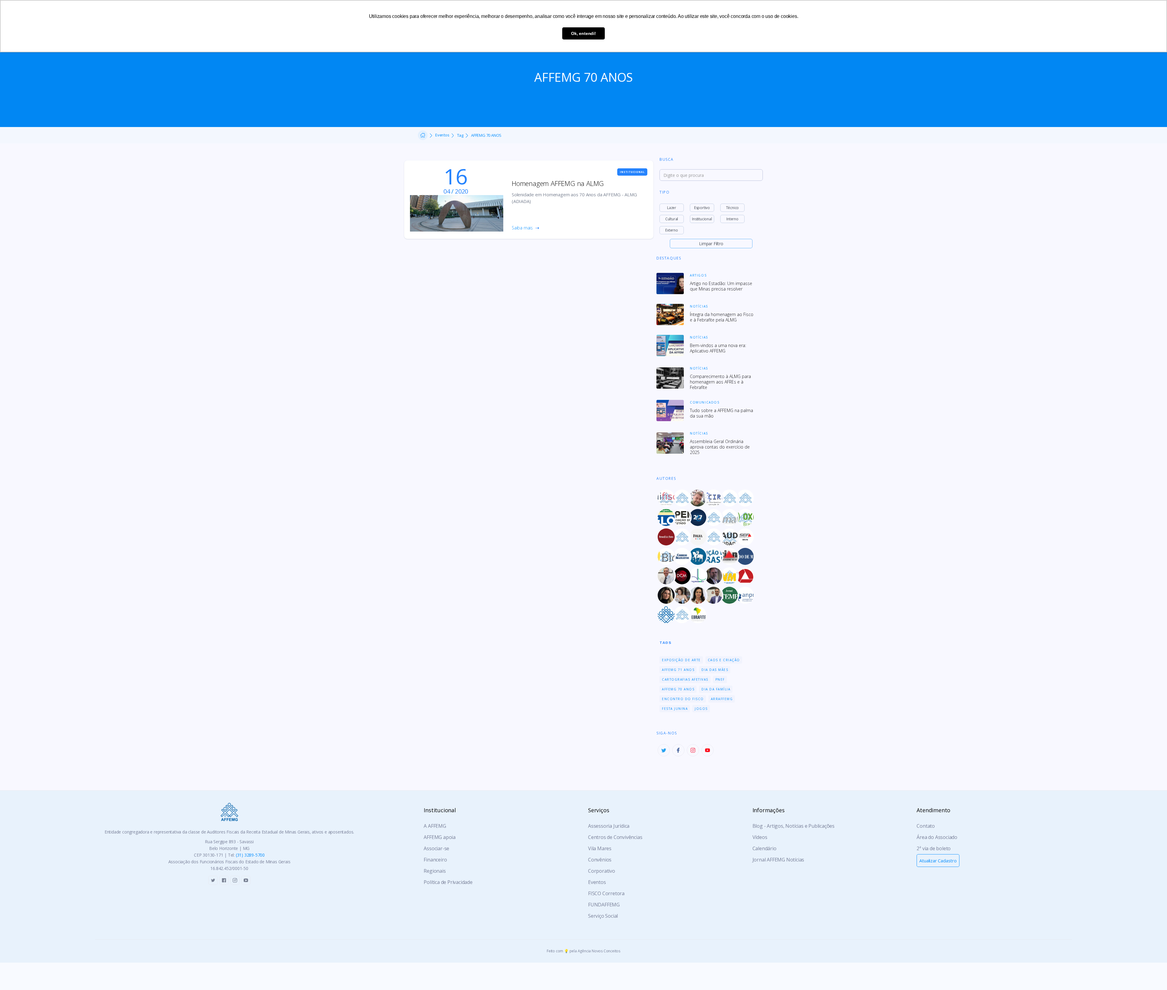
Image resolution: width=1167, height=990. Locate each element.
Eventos (442, 135)
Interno (732, 219)
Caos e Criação (724, 660)
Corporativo (601, 871)
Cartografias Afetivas (685, 679)
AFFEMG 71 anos (678, 670)
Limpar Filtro (711, 243)
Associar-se (436, 848)
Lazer (671, 207)
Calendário (764, 848)
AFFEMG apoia (440, 837)
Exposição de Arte (681, 660)
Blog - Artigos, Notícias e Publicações (793, 826)
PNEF (720, 679)
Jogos (701, 708)
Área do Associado (937, 837)
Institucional (702, 219)
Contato (926, 826)
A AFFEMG (435, 826)
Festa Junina (675, 708)
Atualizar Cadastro (937, 861)
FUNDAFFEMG (604, 904)
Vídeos (759, 837)
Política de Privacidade (448, 882)
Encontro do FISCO (683, 699)
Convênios (599, 859)
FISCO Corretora (606, 893)
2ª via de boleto (934, 848)
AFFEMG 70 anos (678, 689)
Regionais (435, 871)
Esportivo (702, 207)
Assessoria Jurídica (608, 826)
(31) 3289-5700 (250, 855)
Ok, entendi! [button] (583, 33)
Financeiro (435, 859)
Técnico (732, 207)
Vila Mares (599, 848)
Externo (671, 230)
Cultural (671, 219)
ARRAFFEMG (722, 699)
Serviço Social (603, 916)
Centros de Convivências (615, 837)
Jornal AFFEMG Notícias (778, 859)
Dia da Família (715, 689)
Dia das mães (714, 670)
